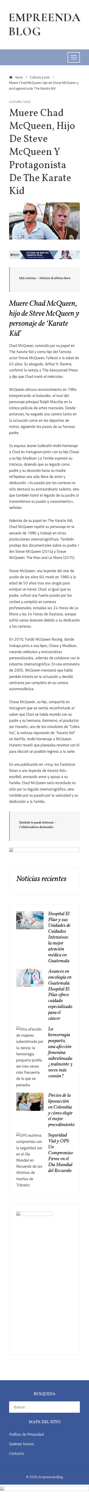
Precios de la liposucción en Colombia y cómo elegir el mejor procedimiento (61, 1110)
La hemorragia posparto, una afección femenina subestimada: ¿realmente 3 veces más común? (60, 1053)
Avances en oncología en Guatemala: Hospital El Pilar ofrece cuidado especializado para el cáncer (60, 995)
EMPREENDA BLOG (44, 24)
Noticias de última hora (54, 278)
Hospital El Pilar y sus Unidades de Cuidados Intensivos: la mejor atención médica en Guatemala (59, 937)
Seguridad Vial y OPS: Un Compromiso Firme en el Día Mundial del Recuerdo (60, 1153)
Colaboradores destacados (36, 827)
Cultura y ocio (20, 102)
